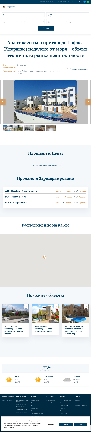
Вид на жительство (50, 400)
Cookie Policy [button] (10, 425)
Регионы (62, 408)
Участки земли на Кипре (22, 412)
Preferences (51, 424)
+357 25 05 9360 (61, 1)
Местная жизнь (64, 405)
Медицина (62, 416)
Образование (63, 413)
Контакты (86, 7)
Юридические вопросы (37, 403)
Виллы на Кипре (20, 406)
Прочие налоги (35, 408)
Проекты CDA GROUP (47, 7)
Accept (80, 424)
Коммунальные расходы (37, 413)
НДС (32, 405)
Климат (62, 403)
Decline (66, 424)
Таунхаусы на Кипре (21, 409)
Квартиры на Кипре (21, 404)
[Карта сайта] (80, 2)
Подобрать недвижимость (81, 405)
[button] (44, 258)
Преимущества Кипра (65, 400)
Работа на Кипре (50, 403)
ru (69, 1)
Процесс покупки (35, 400)
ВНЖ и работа (73, 7)
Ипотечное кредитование (37, 410)
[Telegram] (84, 2)
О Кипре (80, 7)
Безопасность (63, 410)
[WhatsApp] (88, 2)
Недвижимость (58, 7)
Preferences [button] (11, 427)
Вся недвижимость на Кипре (22, 401)
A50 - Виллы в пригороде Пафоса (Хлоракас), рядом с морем (13, 330)
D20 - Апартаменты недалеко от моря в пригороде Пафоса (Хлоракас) (74, 330)
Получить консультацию (46, 1)
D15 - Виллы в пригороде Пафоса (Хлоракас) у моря (43, 328)
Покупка (66, 7)
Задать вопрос (78, 403)
